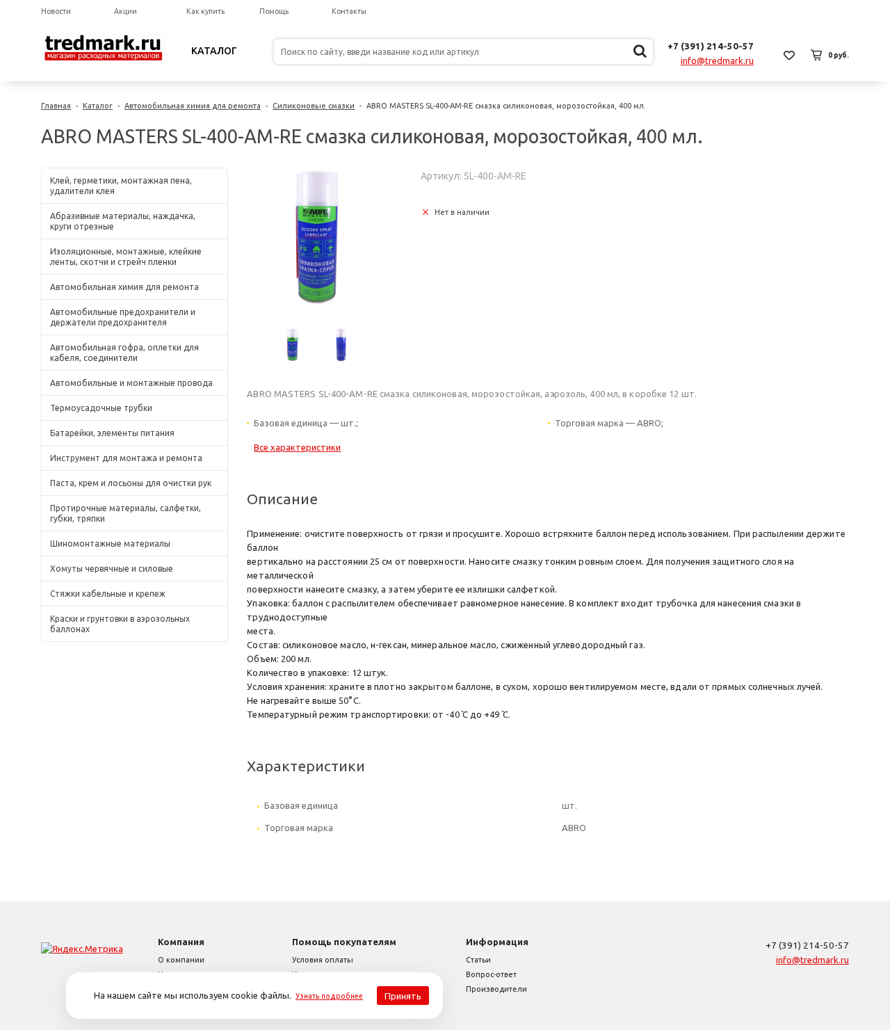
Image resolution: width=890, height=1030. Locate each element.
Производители (496, 989)
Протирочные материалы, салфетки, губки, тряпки (125, 513)
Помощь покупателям (344, 942)
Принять (403, 996)
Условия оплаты (322, 960)
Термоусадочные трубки (101, 407)
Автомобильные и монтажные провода (131, 382)
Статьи (478, 960)
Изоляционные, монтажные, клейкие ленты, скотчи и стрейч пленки (126, 256)
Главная (56, 106)
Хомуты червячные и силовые (111, 568)
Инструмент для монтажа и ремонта (126, 457)
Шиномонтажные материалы (110, 543)
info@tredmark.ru (717, 60)
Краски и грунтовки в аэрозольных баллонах (120, 624)
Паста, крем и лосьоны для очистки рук (130, 483)
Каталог (214, 50)
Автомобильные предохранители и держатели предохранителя (122, 317)
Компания (181, 942)
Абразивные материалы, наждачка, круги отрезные (122, 221)
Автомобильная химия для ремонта (192, 106)
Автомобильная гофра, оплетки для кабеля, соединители (124, 352)
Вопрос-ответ (491, 974)
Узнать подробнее (329, 996)
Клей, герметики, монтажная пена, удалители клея (121, 185)
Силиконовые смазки (314, 106)
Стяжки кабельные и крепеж (107, 593)
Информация (497, 942)
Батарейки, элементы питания (112, 432)
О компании (181, 960)
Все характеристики (297, 447)
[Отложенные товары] (789, 55)
